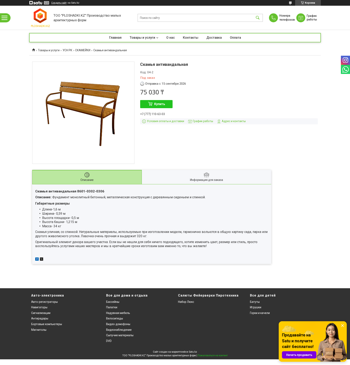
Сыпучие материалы (119, 335)
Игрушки (255, 307)
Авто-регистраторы (44, 301)
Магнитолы (38, 329)
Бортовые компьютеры (46, 324)
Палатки (111, 307)
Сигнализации (40, 313)
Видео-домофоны (118, 324)
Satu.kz (193, 351)
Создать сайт (59, 2)
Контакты (190, 37)
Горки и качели (260, 313)
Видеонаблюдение (119, 329)
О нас (170, 37)
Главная (115, 37)
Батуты (255, 301)
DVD (109, 341)
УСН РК (67, 50)
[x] (41, 259)
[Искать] (257, 17)
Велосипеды (114, 318)
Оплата (235, 37)
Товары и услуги (142, 37)
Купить (159, 104)
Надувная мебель (118, 313)
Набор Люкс (186, 301)
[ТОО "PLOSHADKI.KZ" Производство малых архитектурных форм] (40, 18)
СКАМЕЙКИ (82, 50)
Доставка (214, 37)
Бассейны (112, 301)
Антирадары (39, 318)
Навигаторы (39, 307)
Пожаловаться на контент (213, 355)
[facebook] (37, 259)
